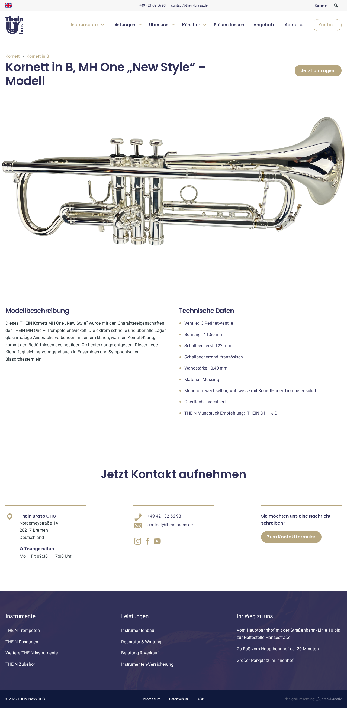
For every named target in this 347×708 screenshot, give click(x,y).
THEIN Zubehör (20, 664)
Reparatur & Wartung (141, 642)
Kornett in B (37, 56)
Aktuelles (295, 25)
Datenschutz (178, 699)
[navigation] (204, 25)
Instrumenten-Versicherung (147, 664)
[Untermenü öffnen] (102, 24)
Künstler (191, 25)
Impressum (151, 699)
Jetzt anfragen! (318, 70)
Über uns (158, 25)
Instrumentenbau (137, 630)
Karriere (321, 5)
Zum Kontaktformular (291, 537)
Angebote (264, 25)
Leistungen (123, 25)
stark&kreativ (331, 699)
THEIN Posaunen (21, 642)
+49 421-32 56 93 (152, 5)
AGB (200, 699)
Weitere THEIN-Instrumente (31, 653)
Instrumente (84, 25)
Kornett (13, 56)
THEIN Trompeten (22, 630)
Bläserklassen (229, 25)
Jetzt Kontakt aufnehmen (173, 474)
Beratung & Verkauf (140, 653)
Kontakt (327, 25)
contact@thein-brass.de (189, 5)
